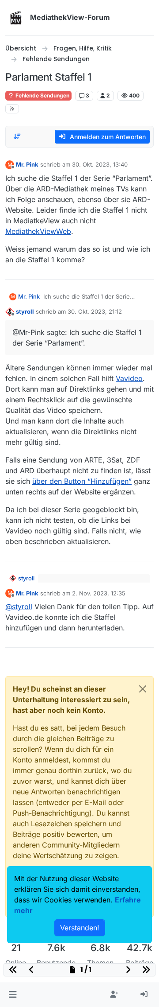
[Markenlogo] (16, 18)
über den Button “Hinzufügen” (82, 481)
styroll (25, 311)
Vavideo (129, 378)
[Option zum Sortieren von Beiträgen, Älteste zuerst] (17, 136)
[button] (13, 994)
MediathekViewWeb (38, 231)
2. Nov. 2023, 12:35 (98, 593)
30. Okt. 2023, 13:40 (100, 164)
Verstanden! (79, 927)
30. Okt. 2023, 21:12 (95, 311)
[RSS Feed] (12, 108)
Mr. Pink (27, 164)
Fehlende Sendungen (41, 95)
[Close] (142, 689)
